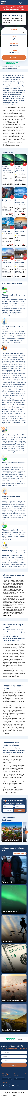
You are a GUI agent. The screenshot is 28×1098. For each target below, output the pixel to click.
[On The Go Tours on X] (8, 1085)
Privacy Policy (14, 1094)
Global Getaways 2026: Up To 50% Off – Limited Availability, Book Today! (14, 8)
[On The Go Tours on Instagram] (18, 1085)
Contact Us (6, 1079)
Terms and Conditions (4, 1094)
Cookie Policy (22, 1094)
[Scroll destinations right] (26, 832)
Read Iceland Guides (19, 853)
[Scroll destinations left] (1, 832)
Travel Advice (20, 1079)
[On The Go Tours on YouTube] (13, 1085)
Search (15, 58)
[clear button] (24, 32)
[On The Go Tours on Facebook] (3, 1085)
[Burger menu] (25, 2)
